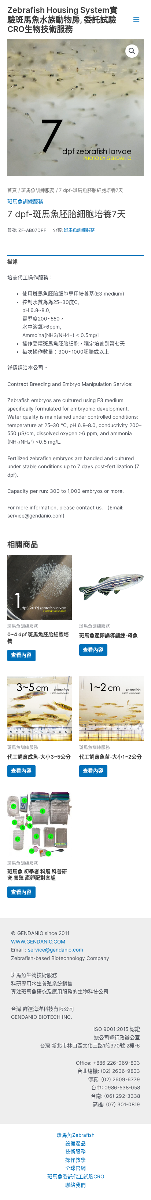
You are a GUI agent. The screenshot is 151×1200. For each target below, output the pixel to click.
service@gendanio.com (55, 950)
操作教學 (75, 1160)
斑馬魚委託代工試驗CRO (75, 1176)
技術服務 (75, 1151)
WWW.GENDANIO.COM (38, 942)
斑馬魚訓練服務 (38, 190)
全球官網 (75, 1168)
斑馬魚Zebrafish (76, 1135)
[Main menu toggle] (136, 19)
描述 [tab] (12, 262)
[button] (132, 51)
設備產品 (75, 1143)
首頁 (12, 190)
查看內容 (21, 655)
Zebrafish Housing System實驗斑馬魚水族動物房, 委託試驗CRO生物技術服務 (62, 19)
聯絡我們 (75, 1185)
